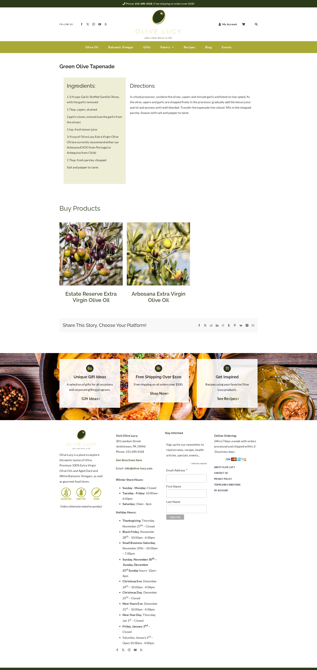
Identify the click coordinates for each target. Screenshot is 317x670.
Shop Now (158, 393)
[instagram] (93, 24)
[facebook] (81, 24)
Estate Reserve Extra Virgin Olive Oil (91, 297)
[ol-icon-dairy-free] (81, 488)
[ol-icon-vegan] (96, 488)
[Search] (256, 24)
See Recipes (227, 399)
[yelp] (105, 24)
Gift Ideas (90, 399)
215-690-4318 (144, 3)
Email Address (177, 470)
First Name (173, 486)
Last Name (173, 502)
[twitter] (87, 24)
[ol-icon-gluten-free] (66, 488)
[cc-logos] (236, 459)
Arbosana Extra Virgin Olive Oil (158, 297)
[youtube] (99, 24)
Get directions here (129, 460)
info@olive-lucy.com (139, 468)
